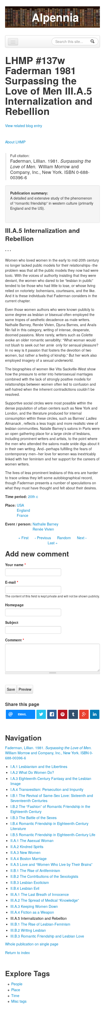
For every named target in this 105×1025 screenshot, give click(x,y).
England (23, 510)
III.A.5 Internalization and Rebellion (38, 918)
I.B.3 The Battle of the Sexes (33, 817)
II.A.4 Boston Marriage (28, 858)
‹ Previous (43, 537)
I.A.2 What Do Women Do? (32, 772)
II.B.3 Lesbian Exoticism (29, 882)
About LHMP (15, 141)
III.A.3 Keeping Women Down (34, 906)
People (16, 983)
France (22, 515)
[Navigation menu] (13, 41)
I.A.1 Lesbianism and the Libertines (38, 766)
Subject (11, 622)
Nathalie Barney (45, 523)
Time (15, 995)
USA (20, 505)
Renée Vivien (43, 529)
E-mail (11, 582)
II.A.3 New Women (25, 852)
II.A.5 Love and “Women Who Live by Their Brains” (51, 864)
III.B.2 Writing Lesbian (28, 930)
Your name (15, 564)
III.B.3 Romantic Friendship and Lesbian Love (47, 936)
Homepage (14, 604)
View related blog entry (23, 125)
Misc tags (19, 1001)
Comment (14, 639)
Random (64, 537)
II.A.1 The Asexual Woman (32, 840)
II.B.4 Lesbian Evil (24, 888)
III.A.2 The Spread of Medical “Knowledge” (44, 900)
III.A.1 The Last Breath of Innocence (39, 894)
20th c (33, 496)
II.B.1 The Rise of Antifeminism (35, 870)
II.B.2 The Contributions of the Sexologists (44, 876)
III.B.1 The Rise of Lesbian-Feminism (40, 924)
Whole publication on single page (31, 943)
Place (15, 989)
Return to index (17, 952)
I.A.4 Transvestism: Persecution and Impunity (46, 789)
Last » (53, 542)
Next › (82, 537)
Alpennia (55, 17)
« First (23, 537)
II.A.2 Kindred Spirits (26, 846)
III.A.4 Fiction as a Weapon (32, 912)
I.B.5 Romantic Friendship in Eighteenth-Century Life (52, 834)
